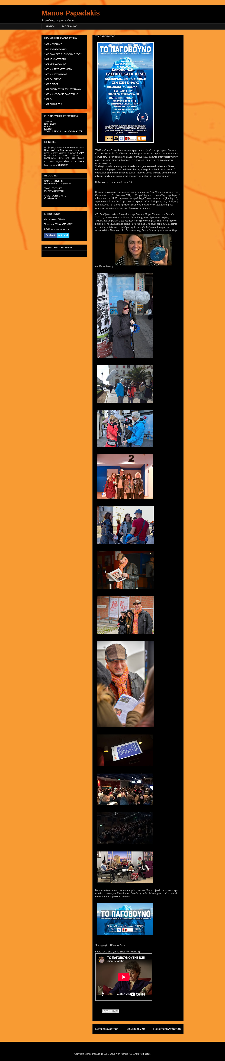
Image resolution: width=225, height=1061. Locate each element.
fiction (46, 165)
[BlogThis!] (107, 1011)
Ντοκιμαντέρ (50, 124)
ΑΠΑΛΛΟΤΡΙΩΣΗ (58, 59)
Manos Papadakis (70, 13)
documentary (74, 161)
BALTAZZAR (56, 79)
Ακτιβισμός (49, 147)
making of (53, 165)
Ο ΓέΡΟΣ (54, 84)
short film (63, 164)
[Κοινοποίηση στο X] (110, 1011)
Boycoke (59, 162)
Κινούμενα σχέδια (77, 147)
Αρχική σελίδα (136, 1028)
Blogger (146, 1054)
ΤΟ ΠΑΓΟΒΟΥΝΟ (58, 49)
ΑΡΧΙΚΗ (49, 26)
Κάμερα (48, 129)
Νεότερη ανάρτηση (106, 1028)
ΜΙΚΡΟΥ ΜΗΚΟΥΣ (58, 74)
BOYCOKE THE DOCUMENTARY (66, 54)
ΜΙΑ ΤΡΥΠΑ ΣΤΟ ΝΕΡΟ (61, 69)
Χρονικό (81, 158)
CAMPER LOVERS (53, 181)
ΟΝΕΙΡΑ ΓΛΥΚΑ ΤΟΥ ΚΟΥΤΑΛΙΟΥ (65, 89)
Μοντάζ (47, 126)
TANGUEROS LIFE (53, 188)
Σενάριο (48, 121)
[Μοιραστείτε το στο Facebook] (113, 1011)
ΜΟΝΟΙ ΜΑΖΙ (56, 44)
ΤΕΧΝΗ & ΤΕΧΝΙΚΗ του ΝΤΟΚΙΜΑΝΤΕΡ (63, 131)
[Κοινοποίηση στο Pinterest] (117, 1011)
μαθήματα (62, 150)
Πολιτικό (75, 155)
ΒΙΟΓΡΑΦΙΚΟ (69, 26)
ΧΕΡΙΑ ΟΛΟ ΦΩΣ (58, 64)
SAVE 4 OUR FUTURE (55, 196)
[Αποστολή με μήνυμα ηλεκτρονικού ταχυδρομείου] (103, 1011)
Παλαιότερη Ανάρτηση (167, 1028)
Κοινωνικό (49, 150)
